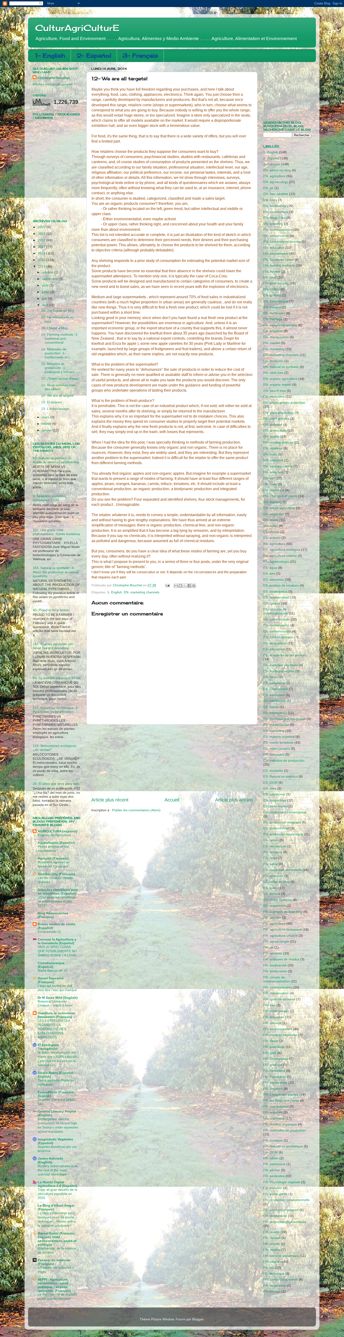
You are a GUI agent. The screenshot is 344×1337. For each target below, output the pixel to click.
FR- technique (273, 1273)
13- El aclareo (51, 402)
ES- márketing (273, 731)
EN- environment (275, 253)
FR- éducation (273, 1017)
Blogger (197, 1319)
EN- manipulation (276, 337)
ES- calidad (271, 603)
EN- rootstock (273, 460)
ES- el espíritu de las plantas (284, 655)
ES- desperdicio (275, 643)
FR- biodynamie (275, 971)
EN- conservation (276, 236)
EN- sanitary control (278, 466)
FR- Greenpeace (275, 1059)
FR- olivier (270, 1158)
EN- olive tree (273, 373)
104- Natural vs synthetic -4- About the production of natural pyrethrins (56, 572)
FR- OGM (270, 1152)
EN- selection (273, 472)
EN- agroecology (275, 182)
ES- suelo (270, 888)
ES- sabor (270, 864)
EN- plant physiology (278, 413)
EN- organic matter (277, 384)
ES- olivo (269, 788)
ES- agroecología (276, 561)
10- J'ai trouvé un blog (57, 310)
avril (45, 305)
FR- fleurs (270, 1041)
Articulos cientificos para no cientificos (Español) (58, 891)
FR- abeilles (272, 917)
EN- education (273, 248)
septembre (50, 279)
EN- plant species (276, 418)
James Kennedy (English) (50, 1160)
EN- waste (270, 520)
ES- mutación (273, 770)
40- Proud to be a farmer (51, 610)
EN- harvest (272, 307)
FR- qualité (271, 1232)
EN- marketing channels (141, 592)
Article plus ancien (234, 799)
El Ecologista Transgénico (48, 1046)
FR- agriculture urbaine (280, 935)
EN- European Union (278, 259)
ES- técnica (271, 894)
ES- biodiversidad (276, 597)
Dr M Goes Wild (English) (58, 997)
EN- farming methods (279, 265)
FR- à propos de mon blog (282, 912)
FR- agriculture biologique (282, 929)
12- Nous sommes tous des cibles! (58, 387)
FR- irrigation (273, 1089)
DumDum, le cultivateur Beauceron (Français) (56, 1015)
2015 (42, 260)
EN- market (271, 343)
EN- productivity (275, 430)
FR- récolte (271, 1244)
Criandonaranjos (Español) (51, 965)
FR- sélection (273, 1262)
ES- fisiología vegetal (278, 671)
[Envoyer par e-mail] (176, 585)
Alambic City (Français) (56, 874)
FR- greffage (272, 1065)
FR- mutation (273, 1140)
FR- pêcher (271, 1170)
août (45, 285)
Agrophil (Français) (53, 858)
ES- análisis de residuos (281, 585)
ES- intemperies (275, 713)
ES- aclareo (272, 538)
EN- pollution (272, 424)
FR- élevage (272, 1023)
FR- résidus (272, 1250)
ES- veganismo (274, 905)
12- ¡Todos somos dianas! (60, 378)
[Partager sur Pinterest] (193, 585)
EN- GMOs (271, 289)
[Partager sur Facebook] (189, 585)
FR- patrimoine (274, 1164)
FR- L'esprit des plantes (281, 1094)
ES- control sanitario (278, 637)
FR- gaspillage (274, 1047)
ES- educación (274, 649)
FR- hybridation (274, 1077)
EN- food (269, 277)
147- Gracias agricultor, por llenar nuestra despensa (53, 646)
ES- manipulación (276, 725)
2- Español (94, 55)
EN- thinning (272, 502)
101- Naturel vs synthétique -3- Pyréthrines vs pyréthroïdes (56, 710)
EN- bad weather (275, 194)
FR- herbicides (274, 1071)
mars (46, 417)
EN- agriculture (274, 176)
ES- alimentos (273, 579)
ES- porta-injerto (275, 806)
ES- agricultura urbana (280, 556)
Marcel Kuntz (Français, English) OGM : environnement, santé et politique (57, 1238)
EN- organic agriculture (280, 379)
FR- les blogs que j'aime (281, 1100)
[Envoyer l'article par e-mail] (167, 585)
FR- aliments (272, 953)
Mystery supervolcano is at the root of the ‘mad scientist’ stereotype (57, 1170)
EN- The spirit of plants (280, 496)
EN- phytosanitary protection (284, 402)
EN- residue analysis (278, 442)
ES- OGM (270, 782)
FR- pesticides (274, 1176)
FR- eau (269, 1005)
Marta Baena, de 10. (53, 970)
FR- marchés (273, 1112)
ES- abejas (271, 532)
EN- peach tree (274, 391)
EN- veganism (273, 514)
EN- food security (276, 283)
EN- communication (277, 229)
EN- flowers (271, 271)
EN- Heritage (272, 319)
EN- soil (269, 478)
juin (45, 298)
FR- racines (272, 1238)
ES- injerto (271, 707)
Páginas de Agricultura (54, 835)
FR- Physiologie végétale (281, 1182)
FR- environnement (277, 1029)
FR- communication (277, 987)
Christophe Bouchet (53, 78)
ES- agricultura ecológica (281, 549)
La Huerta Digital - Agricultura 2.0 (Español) (57, 1184)
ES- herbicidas (274, 695)
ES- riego (270, 858)
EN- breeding (273, 224)
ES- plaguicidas (274, 800)
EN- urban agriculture (279, 508)
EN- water (270, 526)
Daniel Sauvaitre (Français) (51, 980)
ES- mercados (273, 754)
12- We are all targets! (57, 395)
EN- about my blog (277, 170)
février (47, 424)
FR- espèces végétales (280, 1035)
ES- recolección (274, 846)
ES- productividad (276, 828)
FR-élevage (272, 1291)
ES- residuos (272, 852)
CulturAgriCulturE (77, 28)
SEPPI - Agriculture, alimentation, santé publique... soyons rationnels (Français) (54, 1285)
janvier (47, 430)
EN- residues (272, 448)
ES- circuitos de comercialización (275, 611)
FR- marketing (274, 1118)
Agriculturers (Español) (56, 843)
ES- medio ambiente (278, 742)
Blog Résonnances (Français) (53, 915)
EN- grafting (272, 295)
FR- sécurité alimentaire (281, 1256)
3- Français (140, 55)
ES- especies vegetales (280, 665)
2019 (42, 233)
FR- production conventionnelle (286, 1200)
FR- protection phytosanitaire (284, 1222)
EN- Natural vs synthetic (281, 367)
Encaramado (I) (49, 931)
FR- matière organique (280, 1124)
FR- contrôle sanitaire (279, 999)
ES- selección (273, 876)
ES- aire (269, 573)
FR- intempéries (275, 1082)
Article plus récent (109, 799)
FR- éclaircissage (276, 1011)
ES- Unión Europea (277, 900)
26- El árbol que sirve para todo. (57, 784)
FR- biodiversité (275, 965)
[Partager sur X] (185, 585)
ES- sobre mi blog (276, 882)
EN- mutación (273, 361)
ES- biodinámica (275, 591)
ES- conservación (276, 625)
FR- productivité (275, 1216)
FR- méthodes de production (284, 1130)
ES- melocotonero (276, 748)
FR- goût (269, 1053)
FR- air (268, 947)
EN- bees (270, 200)
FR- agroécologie (276, 941)
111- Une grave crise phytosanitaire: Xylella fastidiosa (56, 532)
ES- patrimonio (274, 794)
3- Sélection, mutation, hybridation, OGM (49, 498)
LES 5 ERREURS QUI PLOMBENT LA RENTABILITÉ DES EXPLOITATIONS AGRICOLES (54, 1029)
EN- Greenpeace (275, 301)
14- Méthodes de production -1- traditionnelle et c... (57, 353)
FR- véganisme (274, 1285)
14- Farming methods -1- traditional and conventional (59, 339)
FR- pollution (272, 1188)
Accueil (172, 799)
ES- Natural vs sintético (280, 776)
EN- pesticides (274, 396)
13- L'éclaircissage (55, 409)
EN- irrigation (273, 331)
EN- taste (270, 484)
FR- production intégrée (281, 1210)
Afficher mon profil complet (52, 84)
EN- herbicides (274, 313)
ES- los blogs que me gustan (284, 719)
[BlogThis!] (180, 585)
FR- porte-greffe (275, 1194)
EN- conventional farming (282, 241)
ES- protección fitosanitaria (283, 834)
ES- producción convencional (284, 812)
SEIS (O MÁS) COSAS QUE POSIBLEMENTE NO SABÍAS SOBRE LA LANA (57, 951)
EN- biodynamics (275, 212)
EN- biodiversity (274, 206)
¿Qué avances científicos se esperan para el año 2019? (56, 901)
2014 (42, 266)
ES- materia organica (279, 736)
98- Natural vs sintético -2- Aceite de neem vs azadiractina (56, 460)
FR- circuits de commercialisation (276, 979)
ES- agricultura (274, 544)
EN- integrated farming (280, 325)
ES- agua (270, 567)
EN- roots (270, 454)
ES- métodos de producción (283, 760)
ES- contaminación (277, 631)
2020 (42, 227)
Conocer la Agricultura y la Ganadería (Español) (57, 941)
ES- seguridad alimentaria (282, 870)
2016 (42, 253)
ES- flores (270, 677)
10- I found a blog (54, 328)
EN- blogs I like (274, 218)
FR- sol (268, 1268)
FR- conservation (276, 993)
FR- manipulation (276, 1106)
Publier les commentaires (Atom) (136, 810)
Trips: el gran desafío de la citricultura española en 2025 (57, 1194)
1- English (50, 55)
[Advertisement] (172, 760)
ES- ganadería (274, 683)
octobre (48, 272)
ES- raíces (271, 840)
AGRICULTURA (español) (57, 831)
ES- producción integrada (282, 822)
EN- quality (271, 436)
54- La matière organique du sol (56, 678)
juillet (46, 292)
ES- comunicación (276, 619)
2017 (42, 247)
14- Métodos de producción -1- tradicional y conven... (59, 368)
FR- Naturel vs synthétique (283, 1146)
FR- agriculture (274, 924)
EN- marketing (274, 349)
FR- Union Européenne (280, 1279)
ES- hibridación (274, 701)
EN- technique (273, 490)
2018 (42, 240)
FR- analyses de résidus (281, 959)
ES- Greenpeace (275, 689)
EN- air (268, 188)
